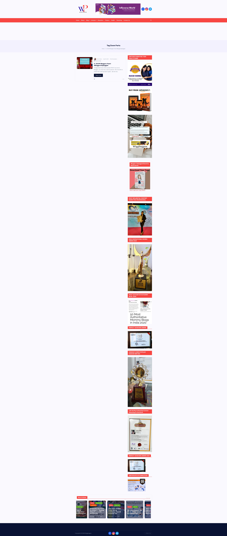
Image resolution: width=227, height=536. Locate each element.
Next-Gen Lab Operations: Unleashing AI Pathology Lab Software (122, 511)
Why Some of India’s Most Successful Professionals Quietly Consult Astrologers (141, 511)
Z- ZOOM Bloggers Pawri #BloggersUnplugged (115, 48)
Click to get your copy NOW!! (137, 190)
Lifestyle (93, 20)
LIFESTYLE (86, 505)
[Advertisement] (113, 31)
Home (77, 20)
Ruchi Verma (99, 59)
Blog (87, 20)
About (82, 20)
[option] (85, 509)
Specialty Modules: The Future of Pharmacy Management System (104, 511)
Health (113, 20)
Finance (107, 20)
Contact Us (127, 20)
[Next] (149, 497)
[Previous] (147, 497)
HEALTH (105, 506)
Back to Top (148, 533)
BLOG (80, 505)
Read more (98, 75)
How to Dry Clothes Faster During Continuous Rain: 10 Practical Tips (84, 511)
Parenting (119, 20)
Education (100, 20)
